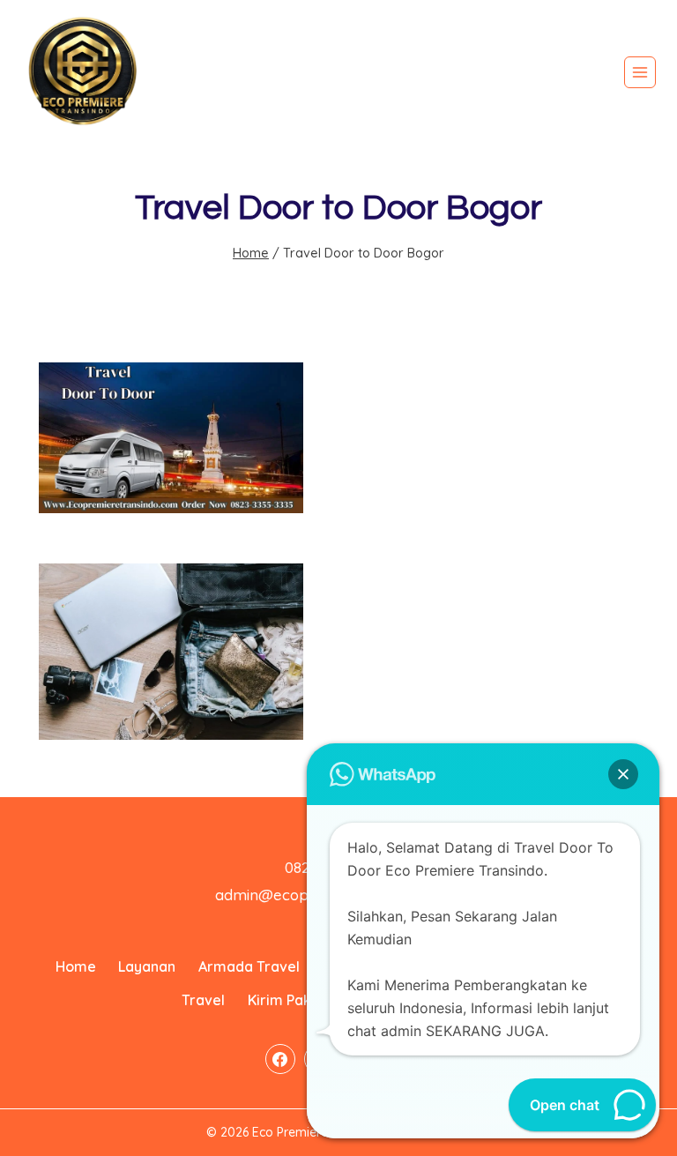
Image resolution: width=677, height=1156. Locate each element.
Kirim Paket (286, 1000)
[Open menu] (640, 72)
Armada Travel (249, 966)
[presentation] (171, 437)
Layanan (146, 966)
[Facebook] (280, 1059)
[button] (623, 774)
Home (76, 966)
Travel (203, 1000)
